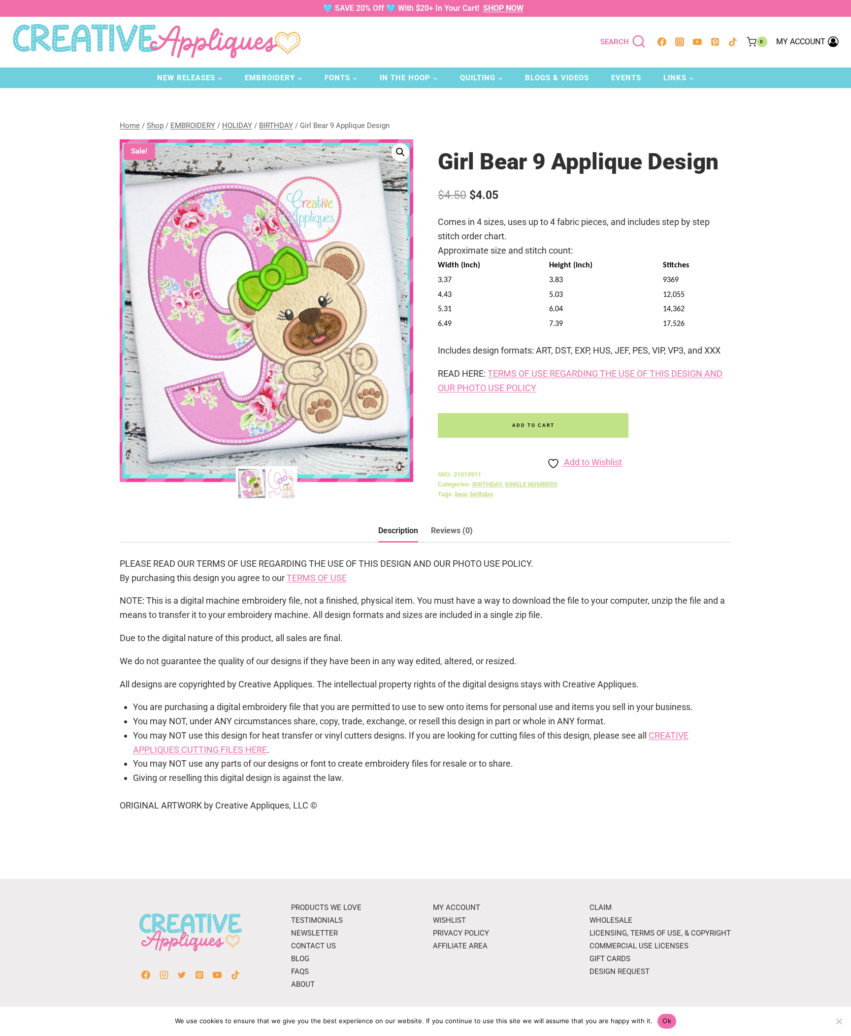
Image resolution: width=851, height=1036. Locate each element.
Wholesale (610, 920)
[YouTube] (697, 42)
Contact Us (313, 945)
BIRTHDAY (487, 484)
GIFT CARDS (609, 958)
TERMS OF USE (317, 578)
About (303, 984)
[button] (400, 152)
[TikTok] (733, 42)
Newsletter (314, 933)
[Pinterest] (715, 42)
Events (626, 77)
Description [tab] (398, 530)
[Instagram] (679, 42)
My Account (456, 907)
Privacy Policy (461, 933)
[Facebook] (662, 42)
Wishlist (449, 920)
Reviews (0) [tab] (452, 530)
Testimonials (317, 920)
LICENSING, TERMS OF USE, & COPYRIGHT (660, 933)
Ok (666, 1021)
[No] (839, 1021)
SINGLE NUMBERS (531, 484)
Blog (300, 958)
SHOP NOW (503, 8)
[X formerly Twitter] (182, 975)
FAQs (300, 971)
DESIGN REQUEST (619, 971)
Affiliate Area (460, 945)
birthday (481, 494)
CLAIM (600, 907)
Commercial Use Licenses (638, 945)
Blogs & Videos (557, 77)
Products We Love (326, 907)
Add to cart (533, 425)
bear (461, 494)
